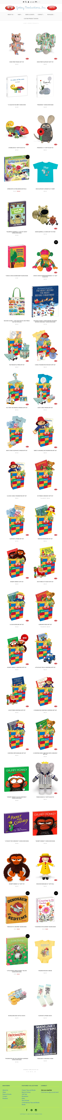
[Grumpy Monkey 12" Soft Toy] (16, 865)
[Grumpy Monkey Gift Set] (16, 563)
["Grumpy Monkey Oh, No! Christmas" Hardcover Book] (16, 778)
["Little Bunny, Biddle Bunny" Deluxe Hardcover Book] (16, 950)
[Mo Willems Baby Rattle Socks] (16, 996)
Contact (5, 1096)
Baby (23, 1098)
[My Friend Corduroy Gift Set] (45, 474)
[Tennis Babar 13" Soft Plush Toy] (45, 778)
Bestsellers (25, 1096)
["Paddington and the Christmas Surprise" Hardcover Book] (16, 1039)
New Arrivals (25, 1100)
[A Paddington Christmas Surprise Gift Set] (45, 691)
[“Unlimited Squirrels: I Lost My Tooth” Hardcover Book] (16, 213)
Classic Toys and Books (29, 1090)
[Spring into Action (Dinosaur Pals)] (16, 168)
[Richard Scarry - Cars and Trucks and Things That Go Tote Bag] (16, 301)
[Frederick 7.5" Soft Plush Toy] (45, 129)
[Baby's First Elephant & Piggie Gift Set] (16, 431)
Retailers (5, 1098)
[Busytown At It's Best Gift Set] (45, 563)
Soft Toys (24, 1094)
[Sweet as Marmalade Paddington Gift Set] (45, 431)
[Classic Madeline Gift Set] (16, 605)
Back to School (26, 1092)
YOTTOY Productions (36, 1114)
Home (25, 23)
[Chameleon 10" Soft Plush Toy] (16, 129)
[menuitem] (11, 15)
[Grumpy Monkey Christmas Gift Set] (16, 648)
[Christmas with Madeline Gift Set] (16, 734)
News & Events (7, 1094)
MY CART (34, 2)
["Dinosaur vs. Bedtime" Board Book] (16, 908)
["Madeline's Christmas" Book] (45, 1039)
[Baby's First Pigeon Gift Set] (45, 388)
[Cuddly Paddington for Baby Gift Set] (45, 346)
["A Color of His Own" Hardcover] (16, 86)
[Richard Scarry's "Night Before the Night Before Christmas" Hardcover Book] (45, 301)
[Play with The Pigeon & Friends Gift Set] (16, 388)
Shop (4, 1092)
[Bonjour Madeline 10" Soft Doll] (45, 865)
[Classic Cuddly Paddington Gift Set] (16, 476)
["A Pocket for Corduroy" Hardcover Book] (16, 822)
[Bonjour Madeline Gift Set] (45, 520)
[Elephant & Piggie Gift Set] (16, 520)
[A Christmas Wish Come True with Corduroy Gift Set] (45, 734)
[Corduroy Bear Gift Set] (45, 605)
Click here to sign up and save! (50, 1092)
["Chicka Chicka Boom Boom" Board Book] (16, 257)
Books (23, 1104)
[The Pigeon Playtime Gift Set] (16, 346)
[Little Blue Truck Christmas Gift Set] (45, 648)
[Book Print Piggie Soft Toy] (16, 43)
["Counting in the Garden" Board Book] (45, 908)
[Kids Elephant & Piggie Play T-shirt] (45, 171)
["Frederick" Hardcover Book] (45, 86)
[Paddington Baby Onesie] (45, 951)
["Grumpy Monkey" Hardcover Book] (45, 822)
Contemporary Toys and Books (30, 1102)
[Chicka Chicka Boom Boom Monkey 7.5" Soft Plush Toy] (45, 257)
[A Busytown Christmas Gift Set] (16, 691)
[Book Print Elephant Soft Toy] (45, 43)
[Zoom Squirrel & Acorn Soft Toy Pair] (45, 213)
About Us (5, 1090)
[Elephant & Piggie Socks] (45, 996)
